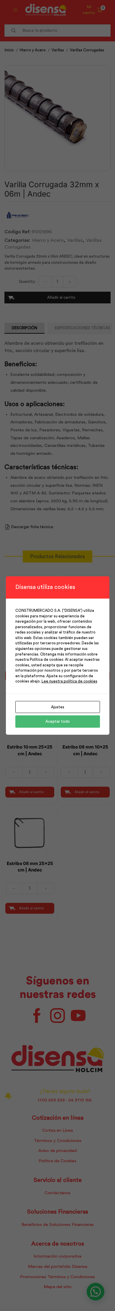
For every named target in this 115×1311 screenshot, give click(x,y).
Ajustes (57, 707)
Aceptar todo (57, 721)
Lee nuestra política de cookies (69, 681)
